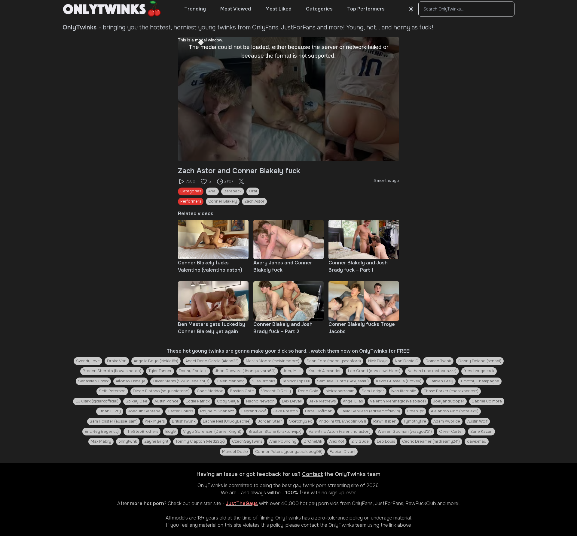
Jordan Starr (270, 421)
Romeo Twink (438, 361)
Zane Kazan (481, 431)
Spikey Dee (136, 401)
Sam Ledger (373, 391)
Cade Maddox (210, 391)
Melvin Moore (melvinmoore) (272, 361)
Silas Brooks (263, 381)
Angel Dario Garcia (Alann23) (212, 361)
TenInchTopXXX (296, 381)
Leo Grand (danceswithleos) (374, 371)
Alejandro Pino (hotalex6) (454, 411)
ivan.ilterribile (403, 391)
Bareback (233, 191)
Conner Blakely (222, 201)
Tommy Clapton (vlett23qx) (200, 441)
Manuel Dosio (235, 451)
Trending (195, 9)
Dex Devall (292, 401)
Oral (253, 191)
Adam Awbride (446, 421)
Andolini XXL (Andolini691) (342, 421)
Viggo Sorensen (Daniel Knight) (212, 431)
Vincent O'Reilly (276, 391)
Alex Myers (155, 421)
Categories (319, 9)
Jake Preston (285, 411)
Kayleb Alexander (324, 371)
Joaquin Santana (144, 411)
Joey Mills (292, 371)
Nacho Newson (260, 401)
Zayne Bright (156, 441)
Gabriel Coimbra (487, 401)
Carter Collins (180, 411)
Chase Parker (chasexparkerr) (450, 391)
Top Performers (366, 9)
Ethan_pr (415, 411)
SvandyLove (88, 361)
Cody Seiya (228, 401)
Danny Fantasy (193, 371)
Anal (212, 191)
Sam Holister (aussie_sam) (114, 421)
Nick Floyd (378, 361)
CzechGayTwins (247, 441)
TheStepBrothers (142, 431)
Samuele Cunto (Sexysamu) (343, 381)
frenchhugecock (479, 371)
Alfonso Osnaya (130, 381)
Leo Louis (386, 441)
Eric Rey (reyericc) (102, 431)
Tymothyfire (415, 421)
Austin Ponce (166, 401)
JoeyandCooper (448, 401)
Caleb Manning (231, 381)
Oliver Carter (451, 431)
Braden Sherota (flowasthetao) (112, 371)
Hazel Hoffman (318, 411)
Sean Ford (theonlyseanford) (334, 361)
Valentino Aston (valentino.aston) (340, 431)
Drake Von (117, 361)
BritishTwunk (184, 421)
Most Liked (278, 9)
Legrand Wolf (253, 411)
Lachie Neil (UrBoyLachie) (227, 421)
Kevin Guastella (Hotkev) (398, 381)
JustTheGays (242, 503)
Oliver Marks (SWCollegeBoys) (181, 381)
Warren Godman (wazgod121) (405, 431)
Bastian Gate (242, 391)
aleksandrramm (339, 391)
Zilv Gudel (360, 441)
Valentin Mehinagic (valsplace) (398, 401)
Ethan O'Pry (110, 411)
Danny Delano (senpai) (479, 361)
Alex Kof (336, 441)
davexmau (476, 441)
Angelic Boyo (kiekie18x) (156, 361)
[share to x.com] (241, 181)
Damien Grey (441, 381)
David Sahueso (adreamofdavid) (370, 411)
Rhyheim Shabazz (217, 411)
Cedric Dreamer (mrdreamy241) (431, 441)
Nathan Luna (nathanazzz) (432, 371)
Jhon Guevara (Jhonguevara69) (245, 371)
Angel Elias (353, 401)
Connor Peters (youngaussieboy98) (288, 451)
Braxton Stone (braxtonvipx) (275, 431)
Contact (312, 474)
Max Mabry (101, 441)
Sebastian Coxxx (93, 381)
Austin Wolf (477, 421)
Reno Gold (308, 391)
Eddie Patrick (198, 401)
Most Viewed (235, 9)
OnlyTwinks (210, 485)
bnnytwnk (127, 441)
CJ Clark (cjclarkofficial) (96, 401)
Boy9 (170, 431)
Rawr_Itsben (384, 421)
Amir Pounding (282, 441)
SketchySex (300, 421)
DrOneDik (313, 441)
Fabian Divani (342, 451)
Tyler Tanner (160, 371)
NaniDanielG (406, 361)
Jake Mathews (322, 401)
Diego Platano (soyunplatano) (161, 391)
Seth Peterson (112, 391)
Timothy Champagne (479, 381)
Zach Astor (254, 201)
